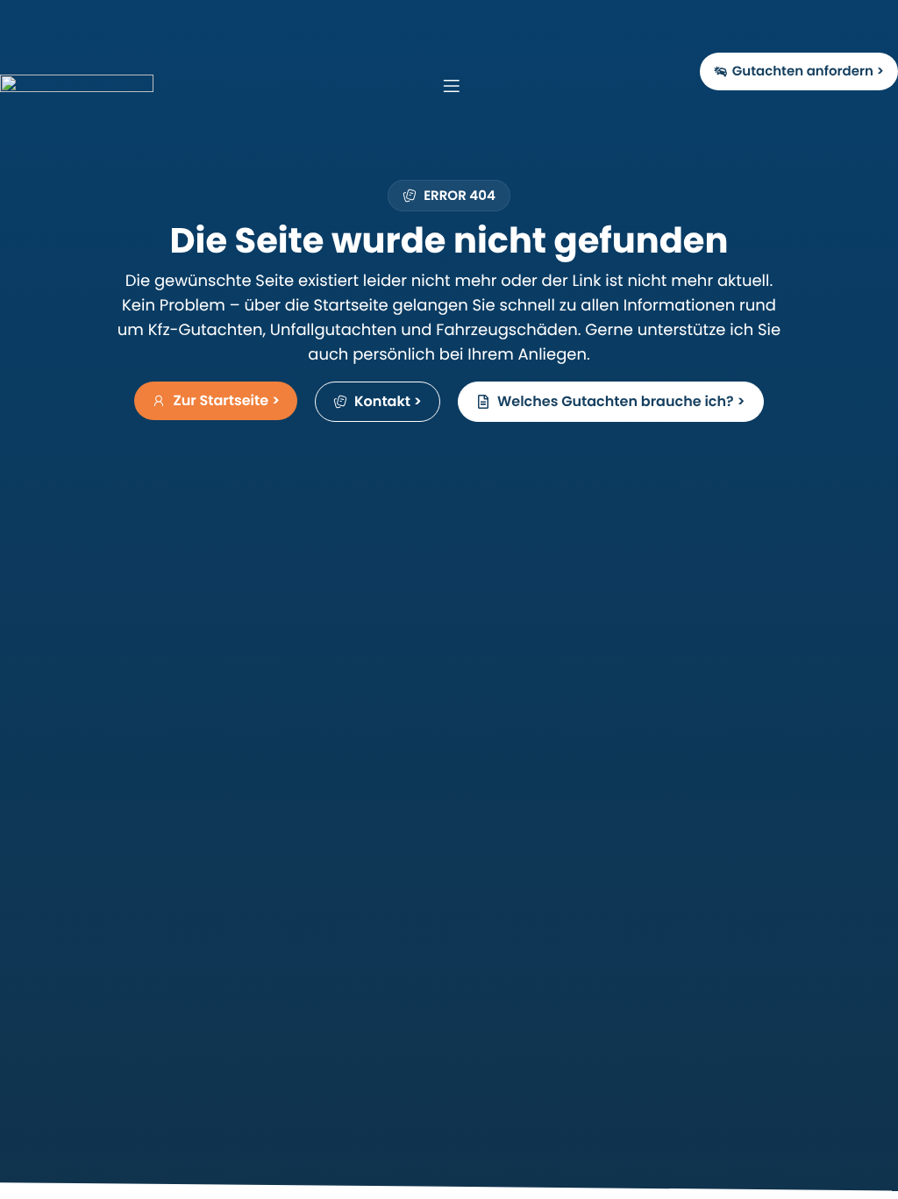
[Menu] (437, 86)
